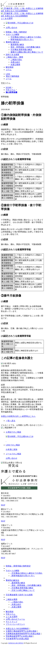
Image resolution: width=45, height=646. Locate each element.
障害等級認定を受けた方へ (22, 39)
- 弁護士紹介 (16, 604)
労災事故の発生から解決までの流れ (26, 37)
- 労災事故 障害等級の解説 (22, 588)
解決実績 (9, 67)
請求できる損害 (12, 55)
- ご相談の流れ (17, 602)
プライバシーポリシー (15, 624)
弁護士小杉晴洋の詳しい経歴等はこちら (18, 416)
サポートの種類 (12, 34)
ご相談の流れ (16, 60)
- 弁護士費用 (16, 607)
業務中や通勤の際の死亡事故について (27, 52)
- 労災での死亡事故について (23, 590)
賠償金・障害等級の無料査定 (18, 566)
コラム (9, 70)
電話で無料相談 (12, 76)
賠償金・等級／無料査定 (16, 32)
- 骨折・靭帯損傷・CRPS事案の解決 (26, 585)
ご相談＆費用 (11, 599)
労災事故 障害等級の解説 (21, 50)
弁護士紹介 (15, 62)
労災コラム (10, 614)
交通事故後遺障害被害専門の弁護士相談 (23, 634)
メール (9, 79)
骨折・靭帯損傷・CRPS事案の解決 (25, 47)
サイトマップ (11, 622)
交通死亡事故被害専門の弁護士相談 (21, 631)
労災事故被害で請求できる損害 (19, 595)
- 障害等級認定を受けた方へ (23, 576)
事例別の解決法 (12, 42)
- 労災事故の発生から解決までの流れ (26, 573)
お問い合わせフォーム (15, 619)
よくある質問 (6, 18)
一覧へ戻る (10, 421)
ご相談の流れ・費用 (14, 57)
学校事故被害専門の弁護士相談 (19, 636)
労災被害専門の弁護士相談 (17, 639)
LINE (8, 74)
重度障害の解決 (17, 45)
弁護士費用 (15, 65)
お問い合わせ (11, 28)
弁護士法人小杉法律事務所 (17, 629)
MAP (3, 505)
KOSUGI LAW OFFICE (15, 643)
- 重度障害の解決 (18, 583)
